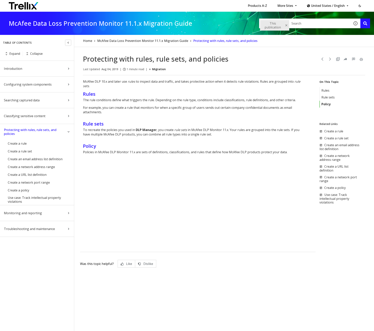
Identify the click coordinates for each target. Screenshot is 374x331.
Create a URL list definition (27, 175)
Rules (325, 90)
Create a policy (18, 190)
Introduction (13, 68)
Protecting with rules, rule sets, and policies (30, 132)
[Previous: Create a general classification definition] (322, 59)
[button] (360, 6)
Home (87, 41)
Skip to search (94, 4)
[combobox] (305, 23)
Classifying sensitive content (24, 116)
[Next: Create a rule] (330, 59)
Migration (159, 69)
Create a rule (17, 143)
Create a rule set (20, 151)
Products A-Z (257, 6)
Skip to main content (64, 4)
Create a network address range (31, 167)
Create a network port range (29, 182)
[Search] (365, 23)
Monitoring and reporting (23, 213)
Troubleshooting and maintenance (29, 229)
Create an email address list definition (35, 159)
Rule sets (328, 97)
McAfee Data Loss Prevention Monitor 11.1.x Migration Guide (142, 41)
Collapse (36, 53)
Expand (14, 53)
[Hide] (68, 43)
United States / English (328, 6)
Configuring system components (28, 84)
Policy (326, 104)
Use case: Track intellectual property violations (34, 200)
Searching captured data (22, 100)
